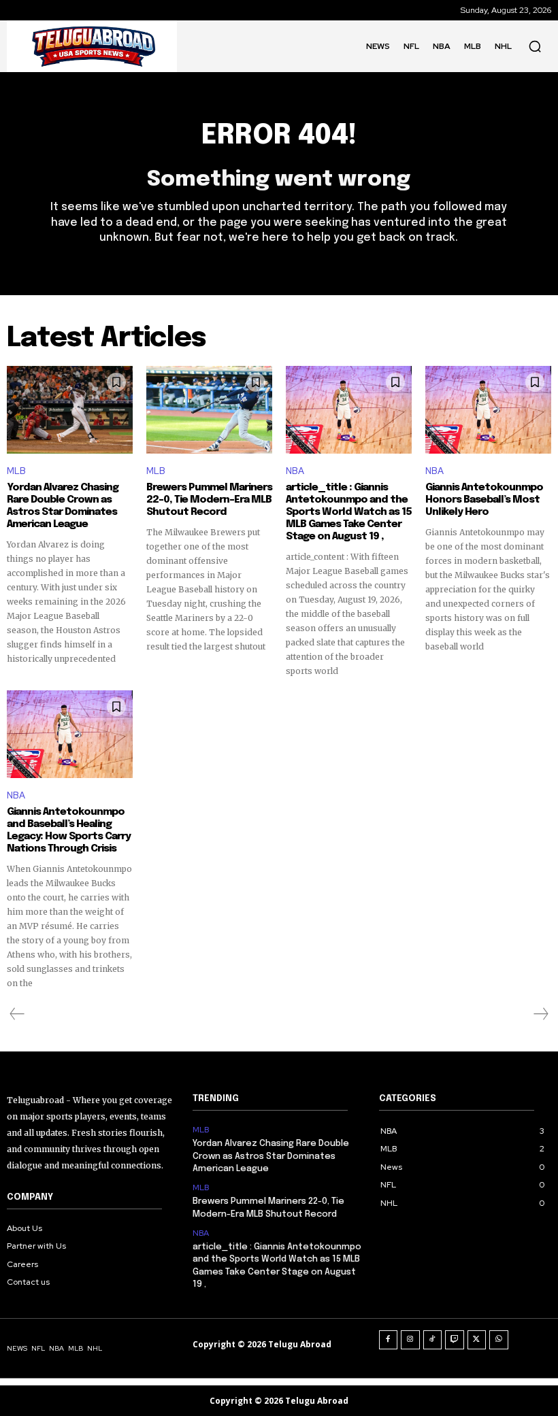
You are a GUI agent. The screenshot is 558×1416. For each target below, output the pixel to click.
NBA (295, 471)
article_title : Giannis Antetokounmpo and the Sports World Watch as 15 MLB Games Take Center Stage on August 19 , (349, 512)
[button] (535, 46)
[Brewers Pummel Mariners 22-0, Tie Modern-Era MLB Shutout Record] (209, 410)
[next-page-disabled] (540, 1014)
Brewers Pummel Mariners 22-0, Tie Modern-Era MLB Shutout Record (209, 500)
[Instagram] (410, 1339)
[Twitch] (454, 1339)
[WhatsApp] (498, 1339)
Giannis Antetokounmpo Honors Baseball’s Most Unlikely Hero (484, 500)
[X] (477, 1339)
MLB (16, 471)
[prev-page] (17, 1014)
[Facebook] (388, 1339)
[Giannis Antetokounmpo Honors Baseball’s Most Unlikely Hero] (488, 410)
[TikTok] (432, 1339)
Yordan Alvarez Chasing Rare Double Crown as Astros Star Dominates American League (62, 506)
